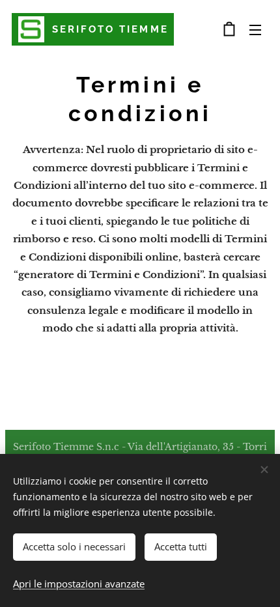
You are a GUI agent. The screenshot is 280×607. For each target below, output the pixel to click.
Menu (255, 29)
